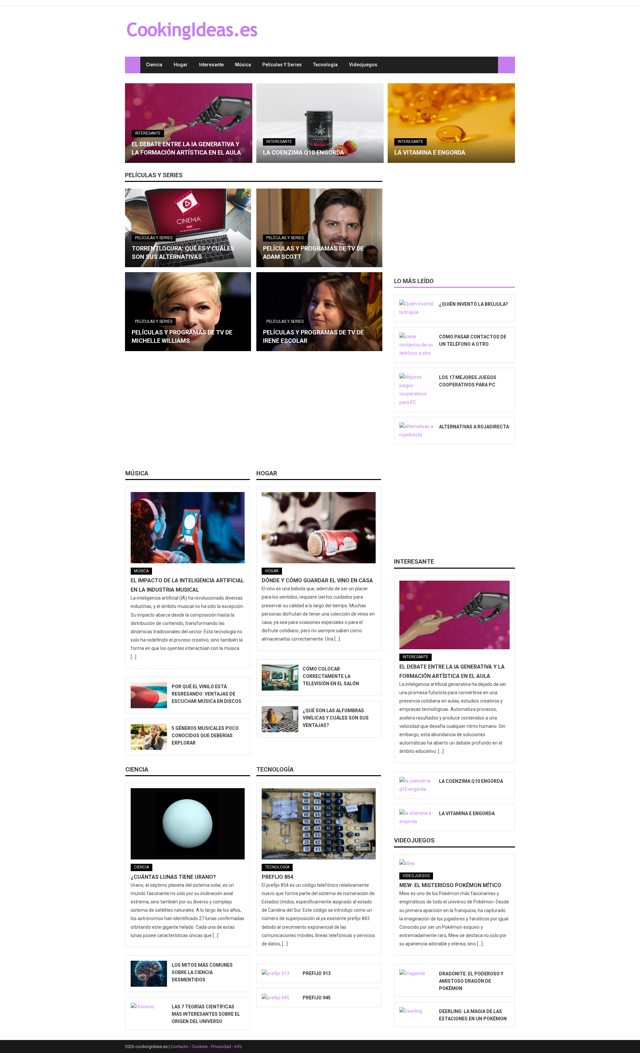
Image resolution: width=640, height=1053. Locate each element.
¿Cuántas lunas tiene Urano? (173, 877)
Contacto (179, 1046)
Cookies (200, 1046)
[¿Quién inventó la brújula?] (417, 308)
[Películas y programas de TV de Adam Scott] (319, 228)
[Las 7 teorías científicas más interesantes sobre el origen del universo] (149, 1006)
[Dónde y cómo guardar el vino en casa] (319, 527)
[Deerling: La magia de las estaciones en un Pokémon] (417, 1011)
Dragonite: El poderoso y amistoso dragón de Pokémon (471, 981)
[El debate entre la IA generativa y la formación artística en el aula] (188, 123)
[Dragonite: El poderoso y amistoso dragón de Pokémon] (417, 973)
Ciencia (154, 64)
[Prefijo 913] (280, 973)
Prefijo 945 (317, 997)
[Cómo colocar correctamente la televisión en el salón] (280, 678)
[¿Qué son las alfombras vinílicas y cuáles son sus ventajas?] (280, 719)
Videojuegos (363, 64)
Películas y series (282, 64)
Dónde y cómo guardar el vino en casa (317, 580)
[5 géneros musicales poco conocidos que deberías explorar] (149, 737)
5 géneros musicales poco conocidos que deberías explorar (205, 736)
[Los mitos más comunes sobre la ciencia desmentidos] (149, 974)
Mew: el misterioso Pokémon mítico (450, 885)
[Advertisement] (253, 412)
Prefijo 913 (317, 973)
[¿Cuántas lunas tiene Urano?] (188, 823)
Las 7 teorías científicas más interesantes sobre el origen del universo (206, 1014)
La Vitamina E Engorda (429, 152)
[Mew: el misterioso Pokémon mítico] (454, 863)
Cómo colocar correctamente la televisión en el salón (331, 676)
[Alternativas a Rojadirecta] (417, 430)
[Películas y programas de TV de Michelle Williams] (188, 311)
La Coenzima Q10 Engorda (303, 152)
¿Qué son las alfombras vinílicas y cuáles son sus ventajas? (336, 718)
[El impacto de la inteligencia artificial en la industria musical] (188, 527)
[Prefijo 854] (319, 823)
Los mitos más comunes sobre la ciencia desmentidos (202, 972)
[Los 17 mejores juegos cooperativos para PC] (417, 390)
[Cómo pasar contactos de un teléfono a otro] (417, 345)
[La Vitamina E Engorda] (451, 123)
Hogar (181, 64)
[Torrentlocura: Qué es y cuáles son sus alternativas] (188, 228)
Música (243, 64)
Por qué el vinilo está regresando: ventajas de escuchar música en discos (206, 694)
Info (238, 1046)
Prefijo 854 (277, 877)
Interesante (211, 64)
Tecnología (325, 64)
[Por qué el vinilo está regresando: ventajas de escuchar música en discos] (149, 695)
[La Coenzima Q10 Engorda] (320, 123)
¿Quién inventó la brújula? (473, 304)
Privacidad (221, 1046)
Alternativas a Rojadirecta (474, 426)
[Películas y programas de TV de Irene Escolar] (319, 311)
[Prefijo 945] (280, 997)
